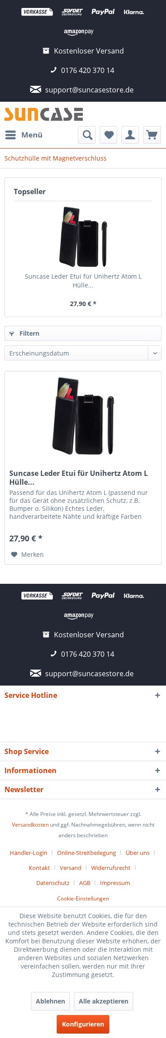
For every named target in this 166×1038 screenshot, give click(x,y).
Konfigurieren (83, 1024)
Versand (70, 868)
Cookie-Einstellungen (83, 898)
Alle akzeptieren (103, 1001)
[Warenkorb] (152, 135)
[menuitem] (23, 135)
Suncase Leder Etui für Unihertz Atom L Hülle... (83, 280)
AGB (84, 883)
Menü (31, 135)
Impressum (115, 883)
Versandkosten (30, 824)
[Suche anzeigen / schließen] (87, 135)
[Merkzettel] (108, 135)
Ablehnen (50, 1001)
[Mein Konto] (130, 135)
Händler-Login (28, 853)
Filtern (28, 333)
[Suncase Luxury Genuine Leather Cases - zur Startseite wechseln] (43, 114)
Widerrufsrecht (111, 868)
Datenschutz (52, 883)
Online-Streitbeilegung (86, 853)
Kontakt (39, 868)
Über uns (138, 853)
